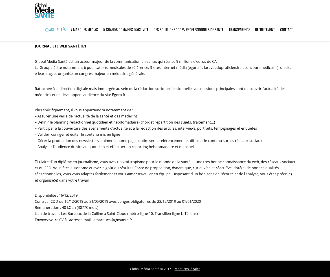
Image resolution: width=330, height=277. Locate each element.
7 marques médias (84, 29)
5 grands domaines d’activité (125, 29)
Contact (286, 29)
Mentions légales (187, 269)
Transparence (239, 29)
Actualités (57, 29)
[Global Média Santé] (44, 8)
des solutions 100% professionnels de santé (188, 29)
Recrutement (265, 29)
